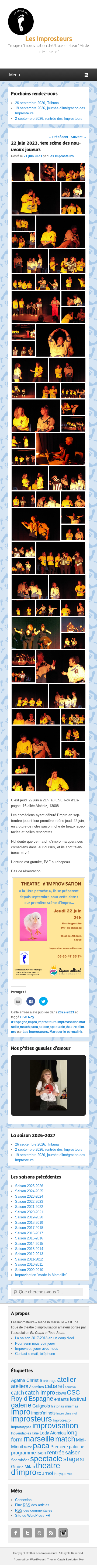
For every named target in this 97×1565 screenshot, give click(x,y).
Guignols (41, 1406)
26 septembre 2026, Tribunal (37, 103)
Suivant (78, 137)
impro (32, 1022)
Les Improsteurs (48, 38)
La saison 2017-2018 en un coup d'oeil (45, 1338)
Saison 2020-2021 (29, 1212)
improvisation (67, 1022)
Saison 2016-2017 (29, 1233)
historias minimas (64, 1406)
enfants (61, 1399)
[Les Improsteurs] (21, 21)
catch (17, 1393)
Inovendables (21, 1433)
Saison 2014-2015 (29, 1244)
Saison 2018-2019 (29, 1223)
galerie (21, 1405)
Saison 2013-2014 (29, 1249)
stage (71, 1459)
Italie (35, 1433)
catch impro (40, 1392)
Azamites (36, 1387)
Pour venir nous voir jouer (35, 1343)
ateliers (19, 1386)
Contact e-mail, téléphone (35, 1354)
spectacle (57, 1027)
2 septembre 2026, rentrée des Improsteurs (48, 119)
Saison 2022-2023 (29, 1202)
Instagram (63, 1532)
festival (78, 1399)
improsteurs (47, 1022)
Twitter (27, 1532)
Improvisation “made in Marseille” (41, 1275)
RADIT (41, 1453)
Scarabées (20, 1460)
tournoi (45, 1473)
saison (44, 1027)
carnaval (70, 1387)
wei (69, 1474)
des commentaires (33, 1510)
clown (61, 1393)
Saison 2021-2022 (29, 1207)
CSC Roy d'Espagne (45, 1395)
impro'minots (43, 1412)
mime (28, 1447)
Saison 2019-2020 (29, 1217)
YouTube (39, 1532)
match (25, 1027)
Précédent (58, 137)
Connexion (23, 1500)
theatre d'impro (35, 1469)
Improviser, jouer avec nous (36, 1349)
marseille (38, 1438)
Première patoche (67, 1446)
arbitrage (49, 1381)
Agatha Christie (26, 1380)
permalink (74, 1032)
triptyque (60, 1474)
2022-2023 (66, 1012)
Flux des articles (32, 1505)
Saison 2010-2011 (29, 1264)
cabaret (54, 1386)
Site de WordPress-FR (32, 1515)
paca (34, 1027)
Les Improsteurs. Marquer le (45, 1032)
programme (23, 1452)
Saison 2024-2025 (29, 1191)
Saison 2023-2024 (29, 1196)
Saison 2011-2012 (29, 1259)
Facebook (15, 1532)
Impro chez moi (66, 1413)
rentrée (55, 1452)
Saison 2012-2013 (29, 1254)
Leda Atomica (53, 1433)
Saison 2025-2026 (29, 1186)
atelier (66, 1379)
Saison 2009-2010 (29, 1270)
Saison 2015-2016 (29, 1238)
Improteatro (62, 1420)
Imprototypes (21, 1427)
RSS (51, 1532)
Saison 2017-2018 (29, 1228)
